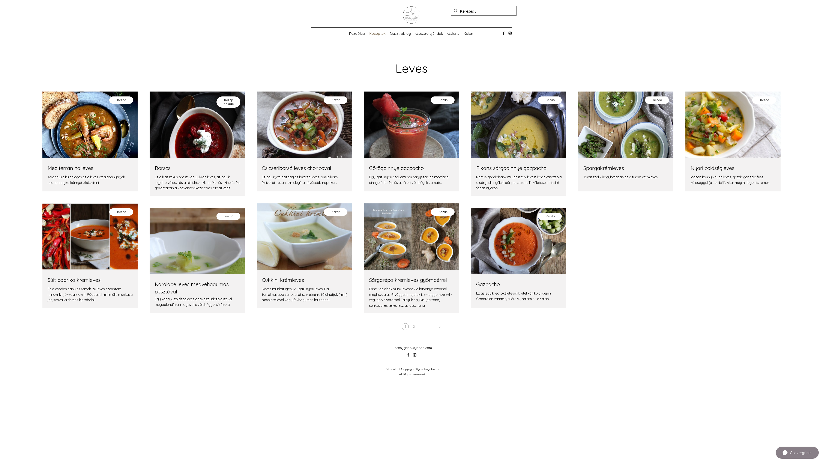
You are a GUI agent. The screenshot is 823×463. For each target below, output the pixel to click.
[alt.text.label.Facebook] (504, 33)
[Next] (439, 326)
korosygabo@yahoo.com (412, 348)
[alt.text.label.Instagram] (510, 33)
